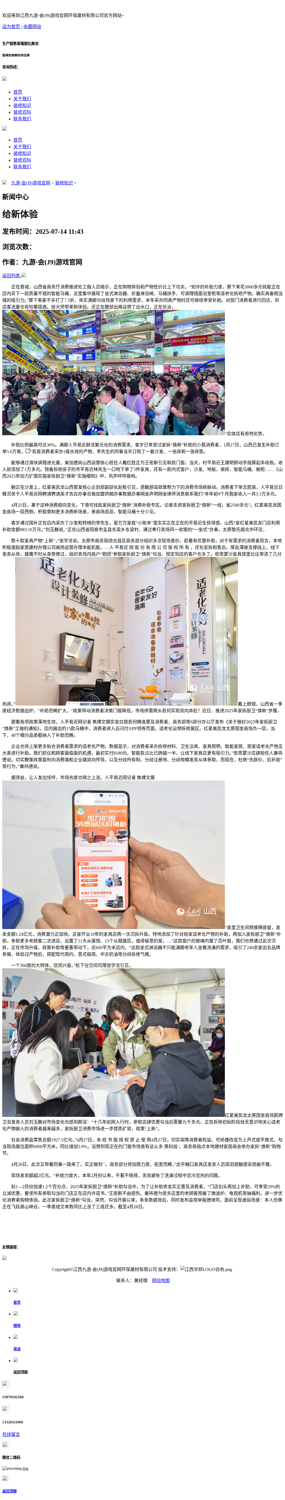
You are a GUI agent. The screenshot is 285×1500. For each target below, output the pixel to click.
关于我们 (22, 98)
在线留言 (11, 1434)
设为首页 (11, 26)
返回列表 (11, 275)
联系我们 (22, 118)
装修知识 (22, 105)
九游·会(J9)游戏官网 (30, 183)
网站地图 (161, 1280)
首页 (17, 92)
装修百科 (22, 112)
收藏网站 (32, 26)
